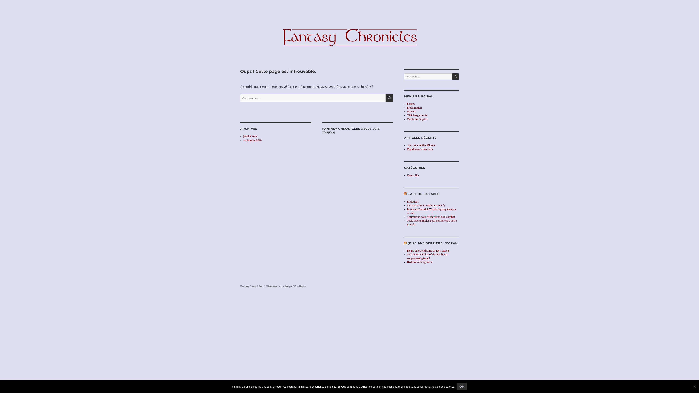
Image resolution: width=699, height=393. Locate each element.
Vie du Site (413, 175)
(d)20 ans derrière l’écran (433, 243)
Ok (462, 386)
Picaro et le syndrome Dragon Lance (428, 250)
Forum (411, 104)
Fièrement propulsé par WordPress (286, 286)
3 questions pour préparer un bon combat (431, 217)
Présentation (414, 107)
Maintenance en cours (420, 149)
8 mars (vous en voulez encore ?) (426, 205)
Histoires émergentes (419, 262)
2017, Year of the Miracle (421, 145)
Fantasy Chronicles (251, 286)
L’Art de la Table (423, 194)
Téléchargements (417, 115)
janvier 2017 (250, 136)
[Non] (694, 386)
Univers (411, 111)
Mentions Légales (417, 119)
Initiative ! (413, 201)
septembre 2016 (252, 140)
